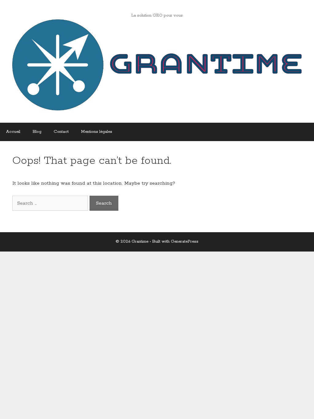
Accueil (13, 131)
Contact (61, 131)
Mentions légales (96, 131)
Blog (37, 131)
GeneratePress (184, 241)
